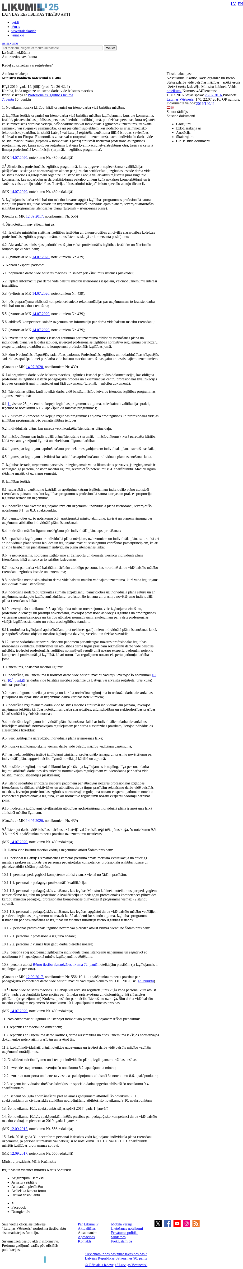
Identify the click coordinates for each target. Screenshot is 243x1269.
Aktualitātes (87, 1228)
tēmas (15, 27)
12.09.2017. (35, 216)
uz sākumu (10, 43)
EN (240, 4)
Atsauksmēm (87, 1233)
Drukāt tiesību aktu (25, 1195)
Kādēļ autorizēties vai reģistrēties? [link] (27, 65)
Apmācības (86, 1237)
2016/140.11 (205, 104)
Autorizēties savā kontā (19, 57)
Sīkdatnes (118, 1237)
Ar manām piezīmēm (27, 1186)
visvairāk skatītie (23, 31)
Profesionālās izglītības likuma (50, 95)
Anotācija (183, 132)
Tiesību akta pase (180, 74)
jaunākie (17, 35)
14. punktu (146, 981)
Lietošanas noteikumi (127, 1228)
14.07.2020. (19, 158)
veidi (15, 22)
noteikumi (174, 91)
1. (9, 404)
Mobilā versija (121, 1224)
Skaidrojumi (185, 137)
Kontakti (84, 1241)
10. (154, 675)
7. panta (8, 99)
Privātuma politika (124, 1233)
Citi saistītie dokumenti (193, 141)
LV (233, 4)
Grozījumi (183, 124)
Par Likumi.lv (88, 1224)
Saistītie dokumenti (181, 116)
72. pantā (91, 964)
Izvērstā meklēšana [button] (16, 52)
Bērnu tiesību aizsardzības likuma (58, 964)
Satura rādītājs (177, 112)
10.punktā (16, 680)
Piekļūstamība (121, 1241)
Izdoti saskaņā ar (188, 128)
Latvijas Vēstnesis (180, 99)
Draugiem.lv (20, 1212)
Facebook (18, 1207)
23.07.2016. (214, 95)
